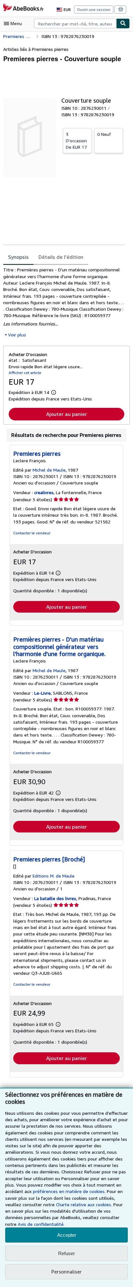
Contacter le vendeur (31, 533)
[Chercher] (123, 23)
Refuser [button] (66, 1253)
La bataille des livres (55, 898)
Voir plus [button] (17, 334)
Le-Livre (42, 693)
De (76, 140)
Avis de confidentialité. (41, 1224)
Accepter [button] (66, 1235)
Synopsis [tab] (18, 257)
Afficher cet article (25, 372)
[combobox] (75, 23)
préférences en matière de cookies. (69, 1191)
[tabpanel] (64, 302)
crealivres (44, 492)
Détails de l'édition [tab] (60, 257)
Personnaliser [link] (66, 1271)
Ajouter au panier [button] (66, 414)
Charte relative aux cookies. (84, 1204)
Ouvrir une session (93, 9)
